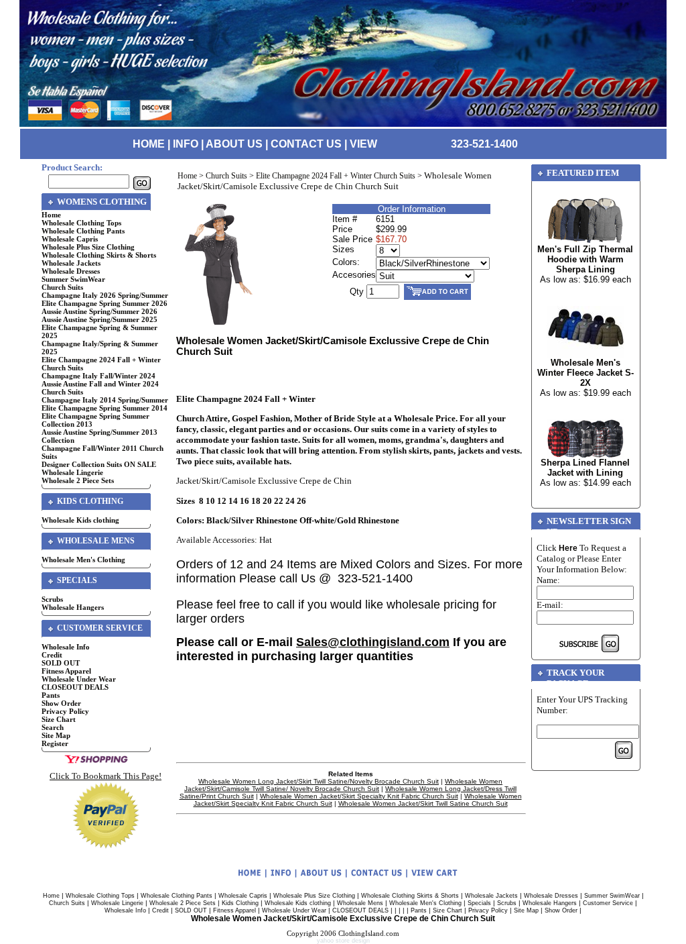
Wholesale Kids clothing (80, 520)
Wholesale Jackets (71, 263)
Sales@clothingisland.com (373, 642)
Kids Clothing (240, 903)
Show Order (61, 703)
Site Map (56, 735)
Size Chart (59, 719)
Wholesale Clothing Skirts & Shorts (99, 255)
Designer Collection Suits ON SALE (99, 464)
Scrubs (52, 599)
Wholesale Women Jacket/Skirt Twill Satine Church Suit (423, 803)
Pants (51, 695)
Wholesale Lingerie (72, 472)
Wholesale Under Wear (79, 679)
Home (51, 215)
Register (55, 743)
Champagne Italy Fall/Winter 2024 (98, 376)
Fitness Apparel (66, 671)
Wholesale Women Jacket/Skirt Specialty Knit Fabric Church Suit (359, 796)
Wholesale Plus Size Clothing (88, 247)
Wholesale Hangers (73, 607)
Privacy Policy (65, 711)
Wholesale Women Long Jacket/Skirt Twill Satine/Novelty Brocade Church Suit (318, 781)
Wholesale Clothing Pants (83, 231)
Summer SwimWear (73, 279)
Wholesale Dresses (71, 271)
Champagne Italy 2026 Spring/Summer (105, 295)
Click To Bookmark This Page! (105, 776)
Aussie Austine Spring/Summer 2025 (99, 319)
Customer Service (608, 903)
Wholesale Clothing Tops (81, 223)
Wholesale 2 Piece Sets (78, 480)
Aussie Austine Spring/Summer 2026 (99, 311)
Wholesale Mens (360, 903)
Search (53, 727)
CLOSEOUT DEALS (75, 687)
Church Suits (62, 287)
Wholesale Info (66, 647)
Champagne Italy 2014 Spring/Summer (105, 400)
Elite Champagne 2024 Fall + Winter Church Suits (335, 175)
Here (568, 548)
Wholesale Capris (70, 239)
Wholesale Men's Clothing (83, 560)
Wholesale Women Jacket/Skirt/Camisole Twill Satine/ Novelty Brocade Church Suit (343, 785)
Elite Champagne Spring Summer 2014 (104, 408)
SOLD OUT (61, 663)
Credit (52, 655)
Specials (479, 903)
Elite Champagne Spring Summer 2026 (104, 303)
